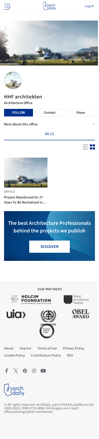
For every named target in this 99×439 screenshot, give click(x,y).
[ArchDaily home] (49, 6)
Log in (89, 6)
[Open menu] (6, 6)
